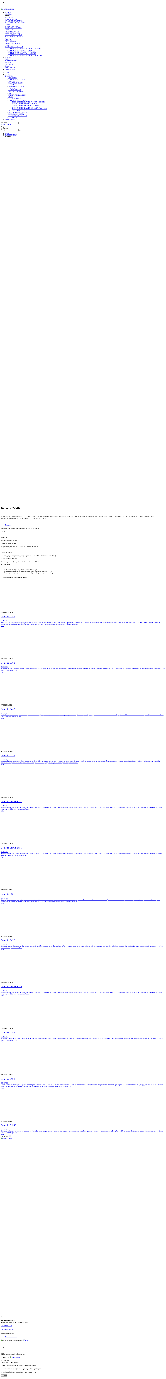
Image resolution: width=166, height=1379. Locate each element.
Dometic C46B (8, 709)
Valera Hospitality (10, 67)
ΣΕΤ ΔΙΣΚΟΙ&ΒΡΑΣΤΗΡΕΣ (13, 21)
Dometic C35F (8, 894)
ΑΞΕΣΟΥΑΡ (8, 40)
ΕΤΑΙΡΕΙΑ (8, 74)
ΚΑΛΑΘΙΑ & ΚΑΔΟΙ (12, 31)
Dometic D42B (8, 940)
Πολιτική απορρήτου (11, 1337)
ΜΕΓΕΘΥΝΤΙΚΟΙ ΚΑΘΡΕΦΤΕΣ (15, 23)
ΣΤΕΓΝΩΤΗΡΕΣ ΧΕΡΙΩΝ (13, 28)
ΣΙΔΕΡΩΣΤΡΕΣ (9, 29)
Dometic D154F (8, 1125)
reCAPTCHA (5, 1360)
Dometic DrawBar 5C (11, 801)
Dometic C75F (8, 616)
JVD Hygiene (9, 64)
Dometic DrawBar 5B (11, 986)
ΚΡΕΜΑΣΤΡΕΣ (13, 117)
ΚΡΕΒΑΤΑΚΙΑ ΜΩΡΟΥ (12, 26)
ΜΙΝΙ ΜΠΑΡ (9, 17)
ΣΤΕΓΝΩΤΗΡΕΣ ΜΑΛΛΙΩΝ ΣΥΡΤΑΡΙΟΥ (22, 52)
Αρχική (7, 72)
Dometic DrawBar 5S (11, 847)
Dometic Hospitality (11, 61)
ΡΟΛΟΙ (7, 45)
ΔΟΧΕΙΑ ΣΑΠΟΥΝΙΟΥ (12, 43)
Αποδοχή (4, 1375)
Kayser (7, 66)
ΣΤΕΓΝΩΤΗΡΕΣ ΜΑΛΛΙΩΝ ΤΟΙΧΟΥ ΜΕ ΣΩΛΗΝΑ (25, 55)
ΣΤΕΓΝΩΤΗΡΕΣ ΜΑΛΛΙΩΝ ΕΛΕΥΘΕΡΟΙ (22, 54)
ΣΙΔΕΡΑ (7, 24)
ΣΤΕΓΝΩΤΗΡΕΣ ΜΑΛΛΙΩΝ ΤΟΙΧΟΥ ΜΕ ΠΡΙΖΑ (24, 48)
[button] (9, 16)
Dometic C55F (8, 755)
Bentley (7, 59)
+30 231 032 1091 (6, 1326)
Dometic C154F (8, 1032)
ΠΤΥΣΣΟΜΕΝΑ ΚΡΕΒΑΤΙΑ (14, 36)
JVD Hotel (8, 62)
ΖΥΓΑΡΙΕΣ (8, 38)
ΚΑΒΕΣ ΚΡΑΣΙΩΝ (11, 42)
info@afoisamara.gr (7, 1329)
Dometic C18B (8, 1079)
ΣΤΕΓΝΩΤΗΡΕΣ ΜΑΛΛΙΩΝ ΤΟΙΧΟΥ (21, 50)
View (2, 626)
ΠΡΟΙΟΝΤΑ (9, 76)
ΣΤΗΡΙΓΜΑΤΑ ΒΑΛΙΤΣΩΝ (13, 35)
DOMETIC (4, 620)
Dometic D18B (8, 663)
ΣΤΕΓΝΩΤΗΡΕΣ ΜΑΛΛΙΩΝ (14, 47)
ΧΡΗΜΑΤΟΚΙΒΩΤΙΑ (12, 19)
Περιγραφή (8, 525)
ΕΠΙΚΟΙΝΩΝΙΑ (10, 119)
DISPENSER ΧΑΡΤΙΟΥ (12, 33)
